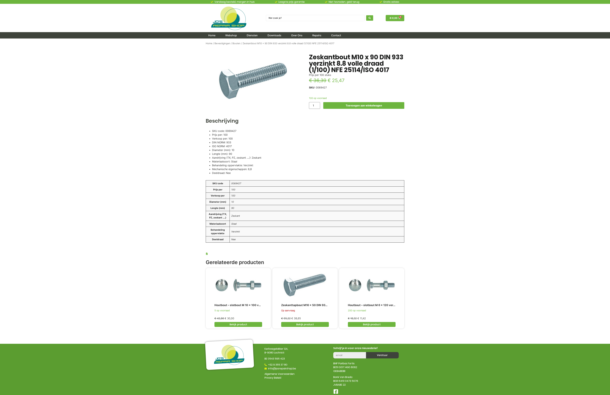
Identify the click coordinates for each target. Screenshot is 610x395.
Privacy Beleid (272, 378)
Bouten (236, 43)
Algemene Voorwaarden (279, 374)
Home (209, 43)
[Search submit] (369, 18)
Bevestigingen (222, 43)
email (336, 351)
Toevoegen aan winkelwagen (364, 105)
